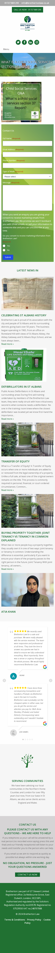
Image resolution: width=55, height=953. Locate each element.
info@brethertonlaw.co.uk (35, 2)
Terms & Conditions (14, 919)
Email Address (13, 149)
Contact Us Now (27, 874)
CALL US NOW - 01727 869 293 (27, 9)
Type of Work (13, 171)
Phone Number (14, 160)
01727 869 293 (12, 2)
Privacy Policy (34, 919)
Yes (8, 246)
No (8, 250)
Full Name (11, 138)
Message (11, 182)
